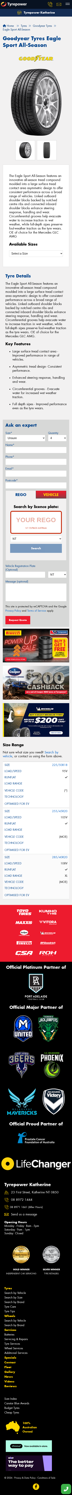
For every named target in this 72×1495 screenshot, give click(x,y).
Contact (10, 1362)
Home (10, 26)
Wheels (9, 1316)
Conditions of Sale (46, 1477)
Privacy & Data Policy (24, 1477)
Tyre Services (12, 1344)
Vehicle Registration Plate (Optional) (20, 568)
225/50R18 (59, 765)
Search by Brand (14, 1302)
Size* (8, 433)
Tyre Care (10, 1307)
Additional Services (15, 1353)
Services (10, 1330)
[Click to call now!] (50, 4)
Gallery (9, 1372)
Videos (9, 1381)
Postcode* (11, 480)
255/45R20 (59, 811)
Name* (9, 445)
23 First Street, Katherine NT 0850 (35, 1192)
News (8, 1377)
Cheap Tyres (11, 1412)
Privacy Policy (13, 610)
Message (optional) (16, 581)
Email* (9, 468)
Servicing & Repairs (16, 1339)
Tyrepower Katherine (39, 12)
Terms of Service (36, 610)
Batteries (9, 1334)
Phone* (9, 457)
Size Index (10, 1399)
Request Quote (18, 620)
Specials (10, 1358)
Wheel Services (13, 1348)
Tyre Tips (9, 1311)
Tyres (8, 1288)
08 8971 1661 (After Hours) (26, 1207)
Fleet (7, 1367)
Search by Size (13, 1297)
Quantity (53, 433)
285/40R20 (59, 857)
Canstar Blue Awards (16, 1403)
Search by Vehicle (15, 1293)
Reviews (10, 1386)
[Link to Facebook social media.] (36, 1487)
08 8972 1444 (21, 1200)
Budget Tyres (11, 1408)
